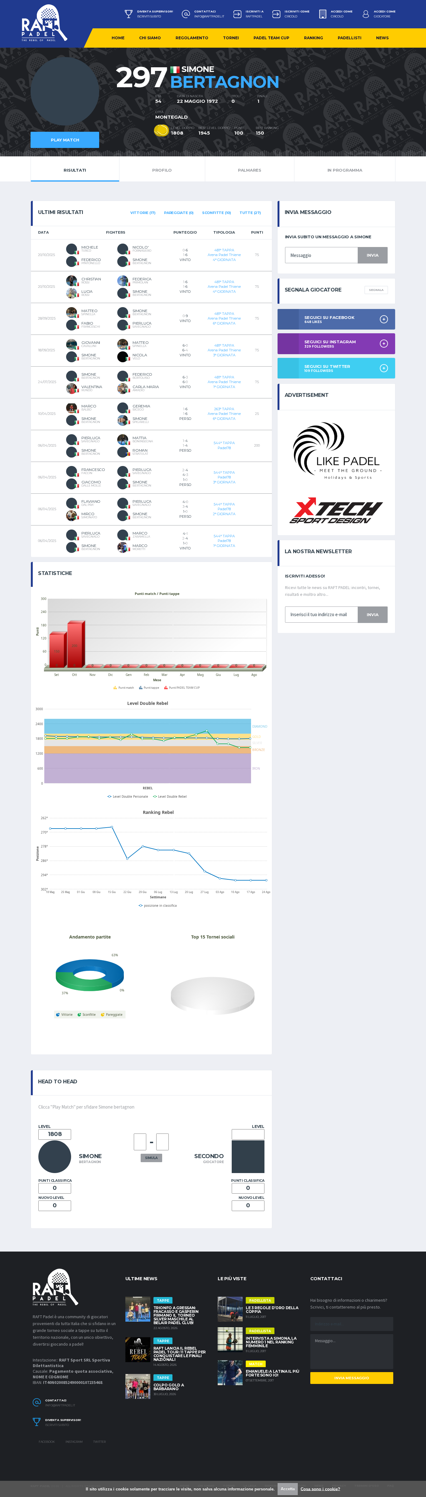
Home (118, 38)
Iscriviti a (254, 11)
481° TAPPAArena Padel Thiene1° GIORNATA (224, 382)
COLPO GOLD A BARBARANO (168, 1387)
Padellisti (349, 38)
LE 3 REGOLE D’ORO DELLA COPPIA (272, 1309)
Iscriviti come (297, 11)
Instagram (74, 1441)
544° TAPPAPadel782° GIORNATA (224, 509)
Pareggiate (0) (179, 213)
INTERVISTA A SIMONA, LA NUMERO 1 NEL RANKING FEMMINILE (271, 1342)
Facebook (46, 1441)
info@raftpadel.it (209, 16)
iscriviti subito (149, 16)
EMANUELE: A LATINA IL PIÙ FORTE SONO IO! (272, 1373)
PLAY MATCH (65, 139)
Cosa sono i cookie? (320, 1488)
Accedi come (341, 11)
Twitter (99, 1441)
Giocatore (382, 16)
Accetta (288, 1488)
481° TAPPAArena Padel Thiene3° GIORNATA (224, 350)
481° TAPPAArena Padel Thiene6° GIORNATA (224, 318)
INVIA (373, 255)
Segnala (376, 290)
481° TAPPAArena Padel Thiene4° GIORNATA (224, 255)
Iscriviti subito (57, 1425)
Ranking (313, 38)
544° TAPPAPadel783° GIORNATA (224, 477)
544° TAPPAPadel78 (224, 445)
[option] (93, 98)
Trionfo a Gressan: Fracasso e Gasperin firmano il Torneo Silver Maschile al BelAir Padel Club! (176, 1315)
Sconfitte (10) (216, 213)
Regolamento (192, 38)
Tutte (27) (250, 213)
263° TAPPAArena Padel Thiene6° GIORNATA (224, 414)
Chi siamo (150, 38)
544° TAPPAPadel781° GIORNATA (224, 541)
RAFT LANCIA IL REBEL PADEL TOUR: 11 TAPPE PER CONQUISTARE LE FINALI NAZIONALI (179, 1354)
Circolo (291, 16)
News (382, 38)
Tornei (231, 38)
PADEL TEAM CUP (271, 38)
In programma (344, 170)
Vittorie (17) (143, 213)
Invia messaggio (351, 1378)
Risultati (75, 170)
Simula (151, 1158)
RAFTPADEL (254, 16)
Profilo (162, 170)
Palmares (249, 170)
